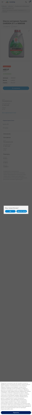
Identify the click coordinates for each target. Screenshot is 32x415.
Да (10, 211)
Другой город (21, 211)
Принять (16, 412)
